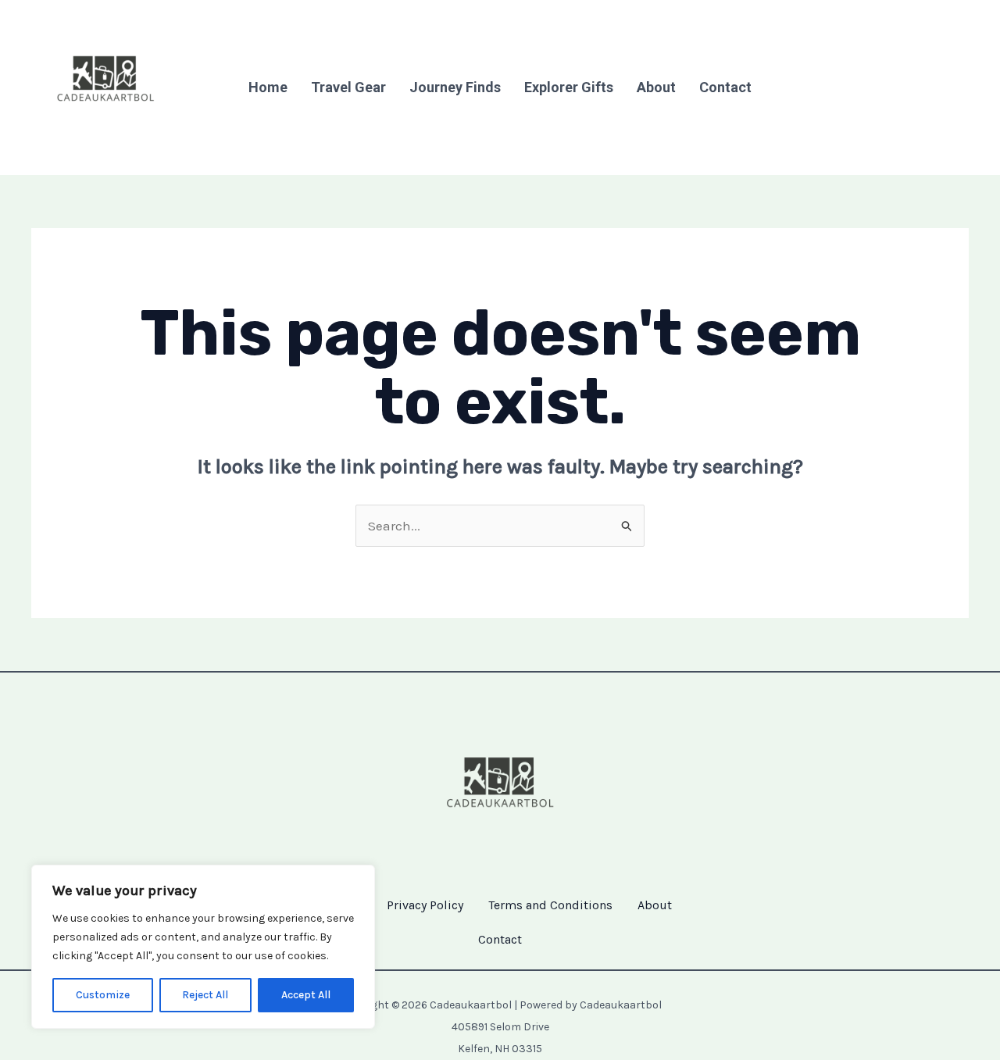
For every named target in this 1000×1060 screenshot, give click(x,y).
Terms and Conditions (550, 905)
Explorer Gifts (568, 87)
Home (268, 87)
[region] (203, 947)
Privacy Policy (425, 905)
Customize (103, 994)
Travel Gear (348, 87)
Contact (725, 87)
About (656, 87)
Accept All (305, 994)
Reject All (205, 994)
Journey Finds (455, 87)
